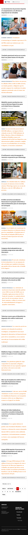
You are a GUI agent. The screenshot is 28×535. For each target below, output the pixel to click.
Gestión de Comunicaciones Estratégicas (5, 512)
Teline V (19, 529)
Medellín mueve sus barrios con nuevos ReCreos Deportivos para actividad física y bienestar (12, 104)
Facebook (19, 512)
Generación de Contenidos (4, 508)
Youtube (19, 518)
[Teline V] (7, 2)
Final (3, 494)
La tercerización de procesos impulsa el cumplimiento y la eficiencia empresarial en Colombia (13, 11)
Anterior (10, 488)
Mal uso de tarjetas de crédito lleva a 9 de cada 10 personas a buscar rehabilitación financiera (13, 381)
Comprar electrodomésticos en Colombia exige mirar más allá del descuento (12, 250)
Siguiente (18, 491)
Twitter (18, 515)
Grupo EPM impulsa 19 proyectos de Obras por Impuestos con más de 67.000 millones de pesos (13, 451)
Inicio (4, 488)
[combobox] (26, 2)
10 (12, 491)
